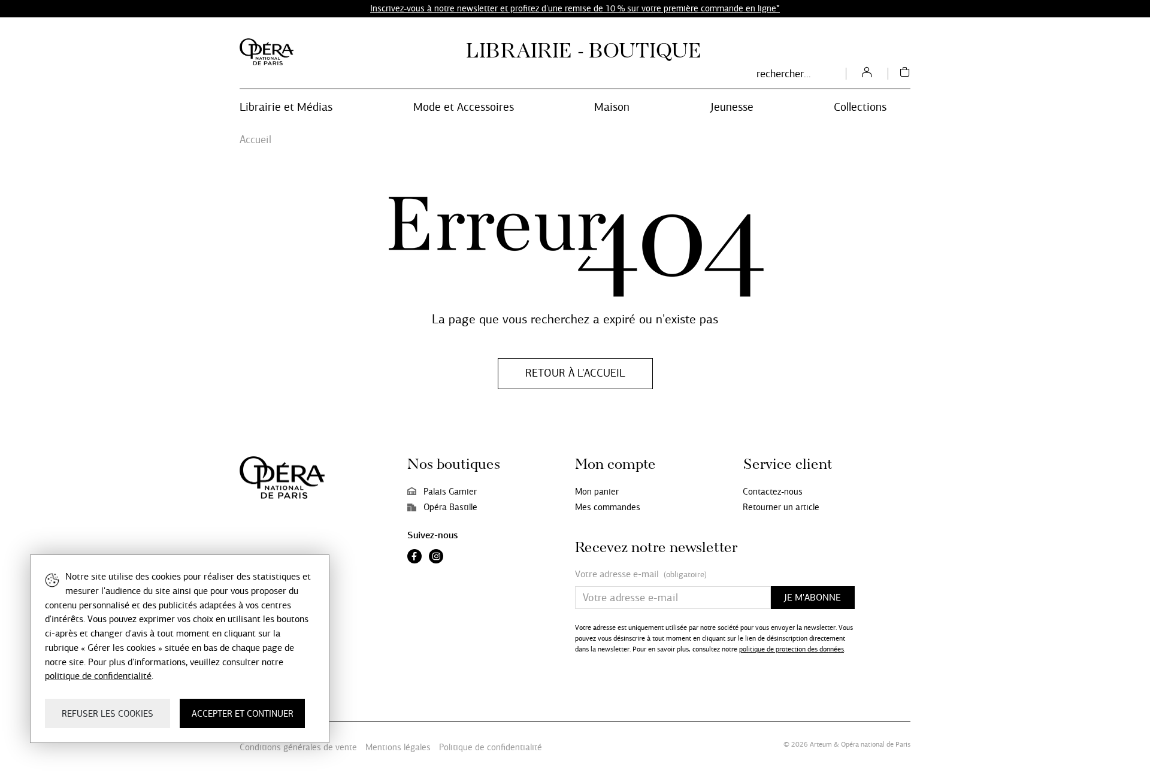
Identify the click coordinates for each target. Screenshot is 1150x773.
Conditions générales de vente (298, 747)
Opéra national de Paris (875, 744)
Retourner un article (781, 507)
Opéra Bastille (450, 507)
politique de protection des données (791, 649)
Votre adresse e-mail (641, 574)
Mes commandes (607, 507)
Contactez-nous (773, 491)
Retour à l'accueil (575, 373)
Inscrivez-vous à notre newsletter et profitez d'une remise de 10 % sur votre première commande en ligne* (575, 8)
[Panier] (905, 73)
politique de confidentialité (98, 675)
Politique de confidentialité (490, 747)
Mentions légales (398, 747)
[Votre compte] (867, 73)
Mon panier (597, 491)
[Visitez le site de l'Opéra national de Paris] (266, 51)
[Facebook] (414, 557)
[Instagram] (436, 557)
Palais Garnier (450, 491)
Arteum (821, 744)
